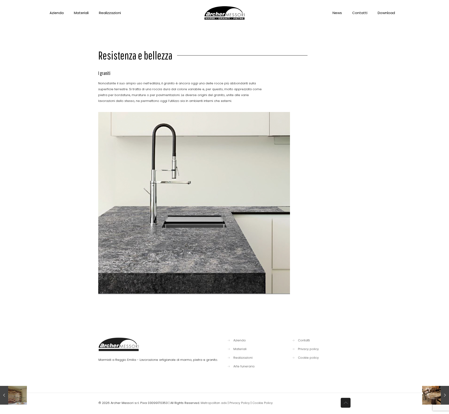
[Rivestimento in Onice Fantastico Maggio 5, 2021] (13, 395)
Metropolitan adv (214, 403)
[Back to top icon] (346, 403)
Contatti (304, 340)
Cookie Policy (262, 403)
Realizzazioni (243, 357)
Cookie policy (308, 357)
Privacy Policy (239, 403)
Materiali (239, 349)
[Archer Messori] (225, 13)
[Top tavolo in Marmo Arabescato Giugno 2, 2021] (435, 395)
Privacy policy (308, 349)
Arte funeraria (243, 366)
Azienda (239, 340)
